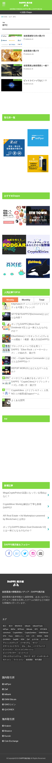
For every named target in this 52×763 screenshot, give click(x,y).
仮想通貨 (29, 660)
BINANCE (18, 626)
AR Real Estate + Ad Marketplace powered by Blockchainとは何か (24, 517)
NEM (46, 636)
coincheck (7, 633)
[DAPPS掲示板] (16, 587)
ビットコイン (8, 649)
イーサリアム (25, 643)
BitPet (13, 629)
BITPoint (21, 629)
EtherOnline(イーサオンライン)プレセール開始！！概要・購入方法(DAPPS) (30, 338)
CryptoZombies (30, 633)
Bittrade (29, 629)
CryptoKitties (17, 633)
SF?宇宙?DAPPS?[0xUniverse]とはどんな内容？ (30, 316)
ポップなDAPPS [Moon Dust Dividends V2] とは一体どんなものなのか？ (29, 327)
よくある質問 (18, 400)
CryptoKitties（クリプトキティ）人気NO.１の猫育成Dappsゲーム (29, 392)
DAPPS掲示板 (24, 758)
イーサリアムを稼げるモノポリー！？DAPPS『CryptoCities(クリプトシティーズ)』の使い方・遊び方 (30, 381)
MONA (39, 636)
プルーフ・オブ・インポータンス (36, 656)
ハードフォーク (39, 646)
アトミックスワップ (10, 643)
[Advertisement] (26, 449)
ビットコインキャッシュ (24, 649)
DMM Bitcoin (43, 633)
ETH (4, 636)
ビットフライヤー (9, 653)
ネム (29, 646)
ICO (27, 636)
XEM (22, 639)
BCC (5, 626)
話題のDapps (26, 12)
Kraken (7, 726)
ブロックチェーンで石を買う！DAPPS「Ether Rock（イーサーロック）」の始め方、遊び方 (29, 349)
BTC (36, 629)
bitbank (27, 626)
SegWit (15, 639)
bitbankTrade (38, 626)
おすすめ (35, 639)
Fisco (11, 636)
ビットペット (24, 653)
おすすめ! (44, 639)
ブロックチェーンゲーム (12, 656)
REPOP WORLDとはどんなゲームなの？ (29, 370)
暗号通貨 (38, 660)
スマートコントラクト (11, 646)
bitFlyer (5, 629)
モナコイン (7, 660)
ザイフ (35, 643)
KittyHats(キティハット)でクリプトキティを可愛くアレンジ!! (29, 306)
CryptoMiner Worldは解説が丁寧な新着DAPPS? (22, 506)
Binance (8, 731)
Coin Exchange (11, 741)
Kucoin (7, 736)
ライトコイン (19, 660)
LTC (33, 636)
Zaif (28, 639)
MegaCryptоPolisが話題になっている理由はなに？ (25, 494)
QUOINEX (7, 639)
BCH (10, 626)
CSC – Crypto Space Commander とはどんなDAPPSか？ (30, 360)
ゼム (23, 646)
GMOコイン (19, 636)
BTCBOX (43, 629)
